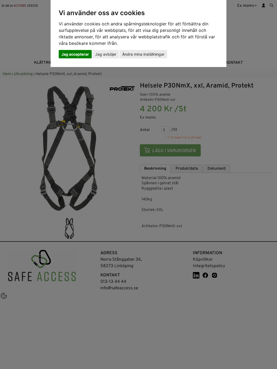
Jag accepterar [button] (75, 54)
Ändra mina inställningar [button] (143, 54)
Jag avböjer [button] (105, 54)
